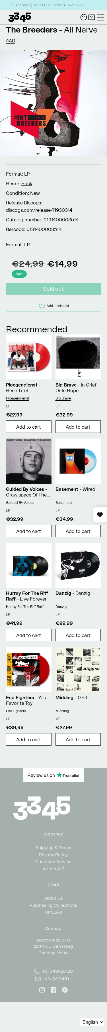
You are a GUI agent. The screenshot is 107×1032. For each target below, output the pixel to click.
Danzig (61, 606)
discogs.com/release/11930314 (39, 210)
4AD (10, 41)
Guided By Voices (20, 502)
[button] (100, 17)
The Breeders (31, 29)
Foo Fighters (16, 711)
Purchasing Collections (53, 905)
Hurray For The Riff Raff (25, 606)
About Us (53, 897)
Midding (62, 711)
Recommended (37, 329)
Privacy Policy (53, 854)
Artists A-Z (53, 868)
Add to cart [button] (28, 427)
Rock (26, 183)
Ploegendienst (17, 398)
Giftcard (53, 912)
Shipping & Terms (53, 847)
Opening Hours (53, 952)
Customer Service (53, 861)
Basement (63, 502)
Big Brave (63, 398)
